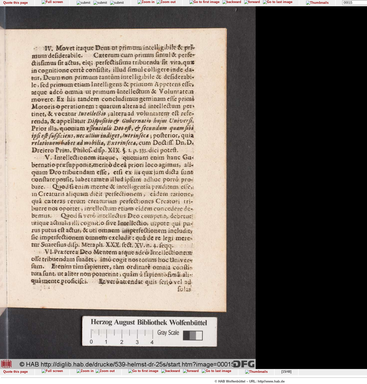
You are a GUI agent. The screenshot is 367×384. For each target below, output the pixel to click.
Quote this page (15, 3)
